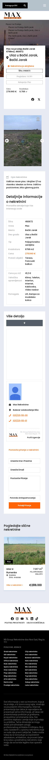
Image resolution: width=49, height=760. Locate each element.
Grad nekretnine (10, 652)
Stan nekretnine (10, 670)
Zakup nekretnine (32, 682)
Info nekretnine (31, 655)
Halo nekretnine (31, 661)
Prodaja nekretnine (11, 685)
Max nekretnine (31, 673)
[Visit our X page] (27, 618)
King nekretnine (10, 676)
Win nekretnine (31, 667)
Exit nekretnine (31, 670)
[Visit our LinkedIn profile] (31, 618)
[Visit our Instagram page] (17, 618)
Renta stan (8, 682)
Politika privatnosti (15, 622)
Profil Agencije (33, 437)
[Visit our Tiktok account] (36, 618)
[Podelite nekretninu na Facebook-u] (33, 99)
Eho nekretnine (31, 664)
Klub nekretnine (10, 664)
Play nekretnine (10, 673)
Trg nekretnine (31, 676)
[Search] (25, 5)
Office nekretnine (11, 661)
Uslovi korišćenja (35, 622)
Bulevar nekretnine (32, 658)
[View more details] (24, 323)
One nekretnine (31, 679)
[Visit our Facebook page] (12, 618)
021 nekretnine (9, 655)
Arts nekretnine (10, 679)
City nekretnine (31, 652)
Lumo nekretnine (31, 685)
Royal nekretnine (10, 658)
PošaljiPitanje (24, 505)
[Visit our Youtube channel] (22, 618)
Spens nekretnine (11, 667)
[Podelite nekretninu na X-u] (39, 99)
